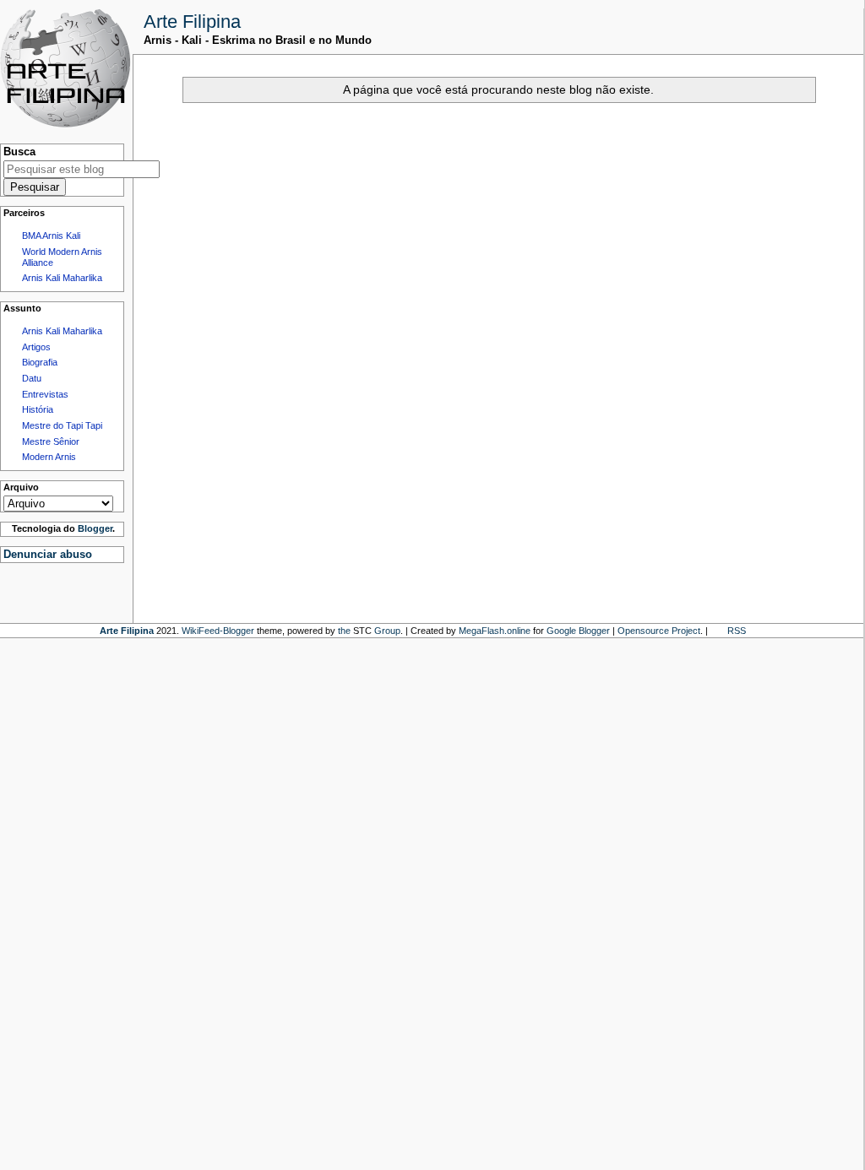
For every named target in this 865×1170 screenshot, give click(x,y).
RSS (736, 631)
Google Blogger (578, 631)
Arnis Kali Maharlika (62, 278)
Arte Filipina (192, 21)
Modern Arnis (49, 457)
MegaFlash (481, 631)
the (344, 631)
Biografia (39, 362)
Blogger (95, 528)
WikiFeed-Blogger (218, 631)
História (37, 409)
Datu (31, 378)
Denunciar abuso (47, 554)
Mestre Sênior (50, 441)
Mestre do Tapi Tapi (62, 425)
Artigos (36, 347)
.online (517, 631)
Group (387, 631)
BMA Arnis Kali (51, 235)
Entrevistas (45, 394)
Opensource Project (658, 631)
